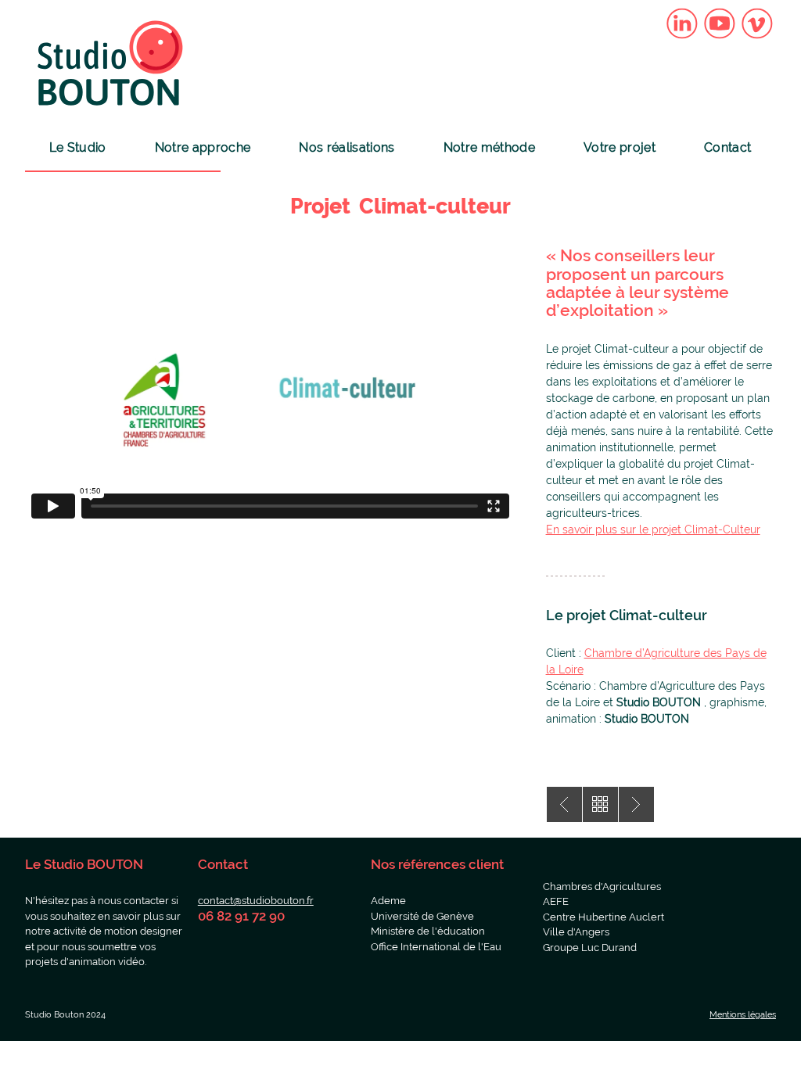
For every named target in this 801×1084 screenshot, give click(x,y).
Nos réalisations (346, 147)
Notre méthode (489, 147)
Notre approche (202, 147)
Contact (727, 147)
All (600, 804)
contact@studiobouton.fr (256, 900)
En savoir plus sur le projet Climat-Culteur (653, 529)
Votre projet (620, 147)
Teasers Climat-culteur (636, 804)
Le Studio (77, 147)
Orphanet (564, 804)
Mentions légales (742, 1015)
